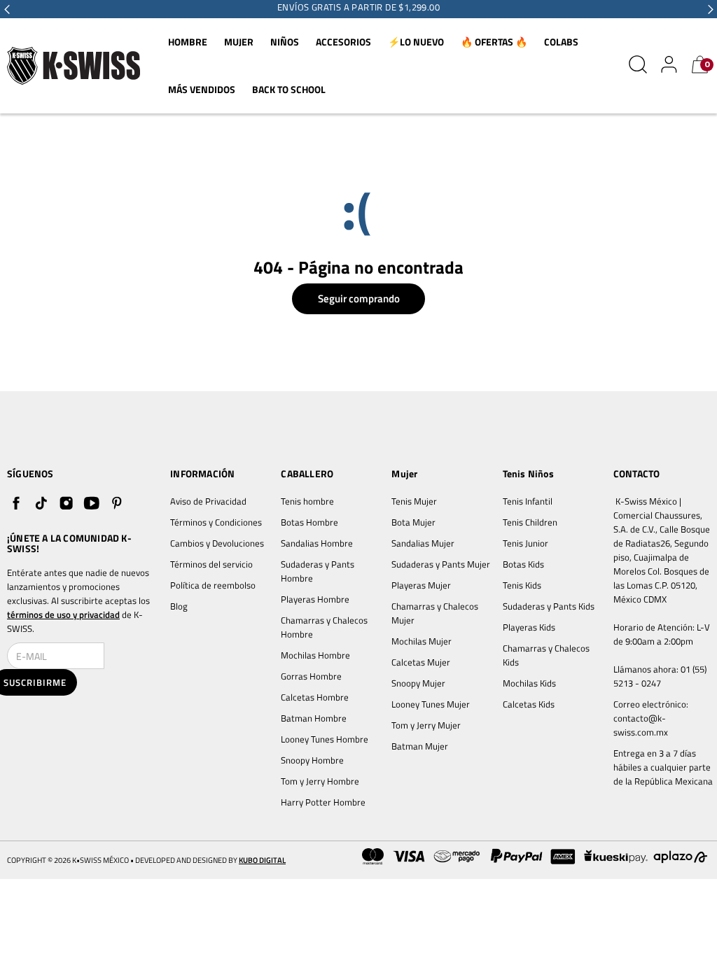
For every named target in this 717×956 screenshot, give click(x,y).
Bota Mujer (413, 522)
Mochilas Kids (529, 683)
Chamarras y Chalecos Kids (547, 655)
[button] (7, 9)
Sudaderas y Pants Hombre (318, 571)
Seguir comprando (359, 298)
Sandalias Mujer (422, 543)
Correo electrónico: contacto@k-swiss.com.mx (651, 718)
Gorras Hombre (311, 676)
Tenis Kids (522, 585)
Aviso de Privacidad (208, 501)
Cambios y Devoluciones (217, 543)
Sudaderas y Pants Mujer (440, 564)
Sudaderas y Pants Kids (548, 606)
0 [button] (707, 64)
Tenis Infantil (527, 501)
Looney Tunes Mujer (430, 704)
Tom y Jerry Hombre (320, 781)
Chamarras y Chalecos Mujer (435, 613)
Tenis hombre (307, 501)
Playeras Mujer (421, 585)
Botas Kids (523, 564)
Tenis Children (530, 522)
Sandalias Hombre (318, 543)
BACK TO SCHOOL (289, 89)
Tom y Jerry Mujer (426, 725)
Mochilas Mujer (421, 641)
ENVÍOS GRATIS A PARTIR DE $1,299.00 (358, 7)
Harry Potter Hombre (323, 802)
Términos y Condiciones (216, 522)
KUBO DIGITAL (262, 860)
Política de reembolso (213, 585)
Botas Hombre (309, 522)
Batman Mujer (419, 746)
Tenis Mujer (414, 501)
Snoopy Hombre (312, 760)
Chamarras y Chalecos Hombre (325, 627)
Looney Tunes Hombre (324, 739)
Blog (179, 606)
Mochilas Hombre (315, 655)
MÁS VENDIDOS (201, 89)
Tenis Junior (525, 543)
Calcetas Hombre (315, 697)
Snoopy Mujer (418, 683)
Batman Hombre (314, 718)
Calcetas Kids (529, 704)
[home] (73, 66)
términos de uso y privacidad (63, 614)
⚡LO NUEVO (416, 41)
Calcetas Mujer (420, 662)
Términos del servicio (211, 564)
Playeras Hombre (315, 599)
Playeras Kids (529, 627)
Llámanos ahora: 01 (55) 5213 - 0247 (661, 676)
